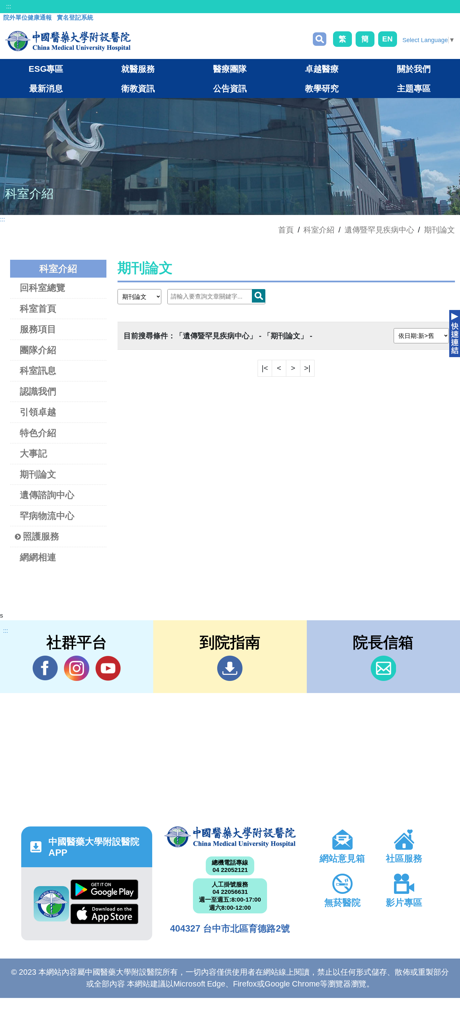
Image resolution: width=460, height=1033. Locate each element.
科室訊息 (38, 371)
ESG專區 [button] (46, 68)
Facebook (45, 668)
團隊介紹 (38, 350)
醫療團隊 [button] (230, 68)
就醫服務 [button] (138, 68)
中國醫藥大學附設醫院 (230, 837)
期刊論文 (439, 229)
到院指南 (229, 668)
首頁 (286, 229)
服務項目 (38, 329)
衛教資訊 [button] (138, 88)
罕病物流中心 (47, 516)
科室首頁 (38, 309)
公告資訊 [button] (230, 88)
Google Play (104, 891)
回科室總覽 (42, 288)
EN (387, 39)
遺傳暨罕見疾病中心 (379, 229)
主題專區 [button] (414, 88)
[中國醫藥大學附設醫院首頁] (68, 41)
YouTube (108, 668)
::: (8, 6)
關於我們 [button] (414, 68)
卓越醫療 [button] (322, 68)
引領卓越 (38, 412)
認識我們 (38, 391)
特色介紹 (38, 433)
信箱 (383, 668)
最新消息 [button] (46, 88)
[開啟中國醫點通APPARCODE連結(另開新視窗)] (51, 903)
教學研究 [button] (322, 88)
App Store (104, 916)
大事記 (33, 453)
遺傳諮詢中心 (47, 495)
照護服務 (41, 536)
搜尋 (319, 39)
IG (76, 668)
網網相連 (38, 557)
